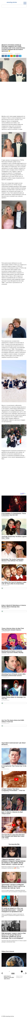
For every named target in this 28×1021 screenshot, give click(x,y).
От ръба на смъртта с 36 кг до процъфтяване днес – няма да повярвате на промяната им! (12, 909)
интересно (17, 53)
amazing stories (12, 2)
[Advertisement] (14, 25)
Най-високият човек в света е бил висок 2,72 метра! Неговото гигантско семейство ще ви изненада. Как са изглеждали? (14, 935)
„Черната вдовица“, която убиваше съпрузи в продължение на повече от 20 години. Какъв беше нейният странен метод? (13, 861)
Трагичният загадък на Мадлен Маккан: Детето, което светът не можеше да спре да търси (13, 886)
